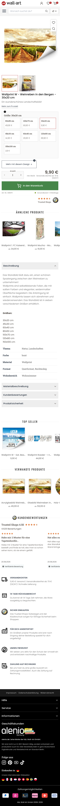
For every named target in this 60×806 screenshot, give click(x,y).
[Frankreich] (7, 779)
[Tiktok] (22, 762)
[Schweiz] (23, 779)
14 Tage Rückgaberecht (23, 593)
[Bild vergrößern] (53, 28)
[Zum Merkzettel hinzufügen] (53, 23)
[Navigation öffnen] (4, 11)
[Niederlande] (15, 779)
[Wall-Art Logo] (11, 3)
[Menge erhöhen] (21, 175)
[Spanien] (27, 779)
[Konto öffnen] (41, 3)
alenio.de (5, 739)
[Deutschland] (3, 779)
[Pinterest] (10, 762)
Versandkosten (18, 577)
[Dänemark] (19, 779)
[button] (30, 46)
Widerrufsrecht (47, 693)
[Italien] (11, 779)
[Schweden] (31, 779)
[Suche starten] (46, 11)
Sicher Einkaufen (19, 610)
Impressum (11, 693)
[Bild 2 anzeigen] (27, 83)
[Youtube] (16, 762)
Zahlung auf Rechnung (23, 664)
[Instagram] (4, 762)
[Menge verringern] (4, 175)
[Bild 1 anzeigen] (10, 83)
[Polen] (35, 779)
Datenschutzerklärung (29, 693)
